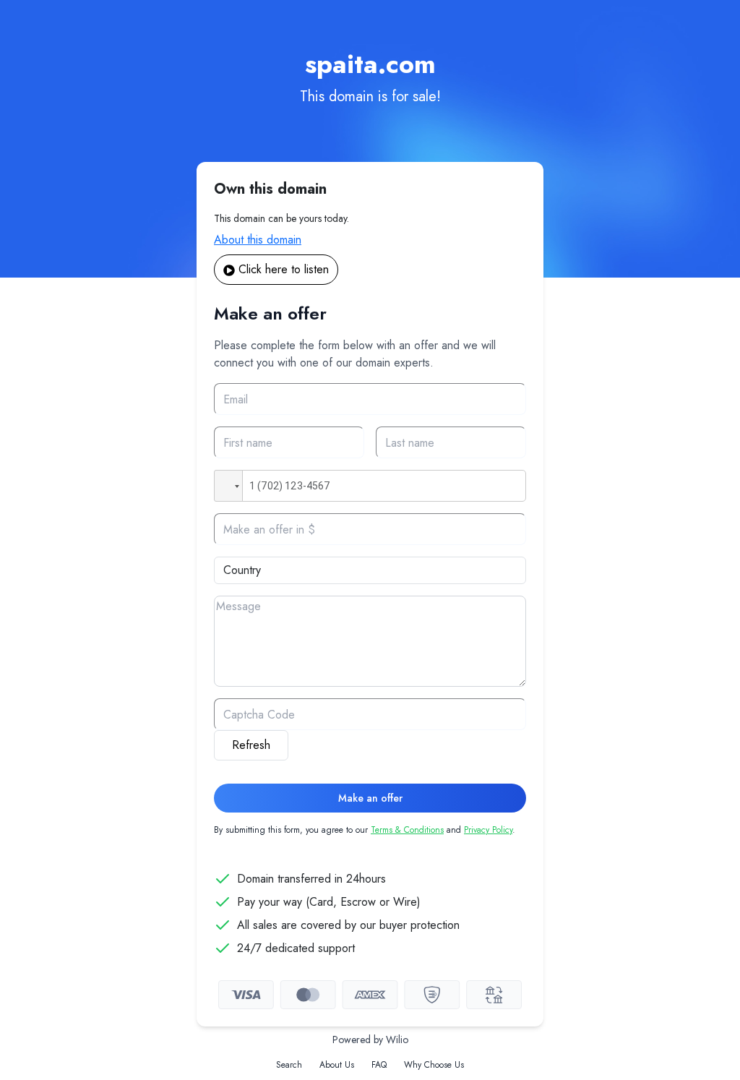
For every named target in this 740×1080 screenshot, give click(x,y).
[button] (228, 486)
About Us (336, 1064)
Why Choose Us (434, 1064)
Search (289, 1064)
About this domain (257, 239)
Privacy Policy (488, 829)
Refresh (251, 745)
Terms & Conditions (407, 829)
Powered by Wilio (370, 1039)
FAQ (379, 1064)
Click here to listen (283, 269)
